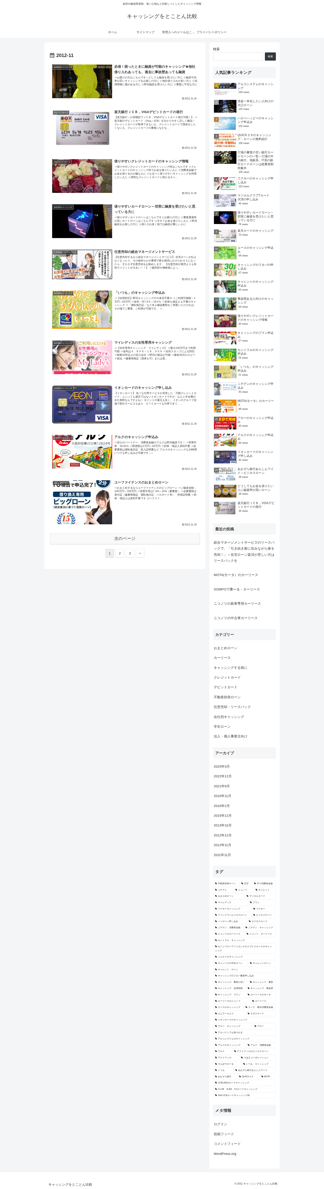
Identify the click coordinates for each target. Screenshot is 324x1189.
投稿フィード (224, 1134)
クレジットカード (227, 678)
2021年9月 (222, 786)
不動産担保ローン (227, 697)
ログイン (220, 1124)
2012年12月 (223, 835)
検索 (216, 49)
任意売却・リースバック (232, 707)
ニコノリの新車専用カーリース (237, 603)
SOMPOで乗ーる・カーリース (237, 589)
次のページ (125, 538)
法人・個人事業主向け (231, 736)
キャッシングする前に (231, 668)
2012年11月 (222, 845)
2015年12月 (223, 816)
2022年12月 (223, 776)
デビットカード (225, 687)
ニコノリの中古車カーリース (236, 618)
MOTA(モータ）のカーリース (236, 575)
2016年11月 (222, 796)
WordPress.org (225, 1154)
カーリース (222, 658)
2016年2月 (222, 806)
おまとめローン (225, 648)
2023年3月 (222, 767)
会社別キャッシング (229, 717)
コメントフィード (227, 1144)
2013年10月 (223, 825)
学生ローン (222, 727)
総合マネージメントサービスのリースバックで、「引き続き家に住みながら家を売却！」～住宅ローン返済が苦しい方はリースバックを (244, 552)
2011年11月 (222, 855)
